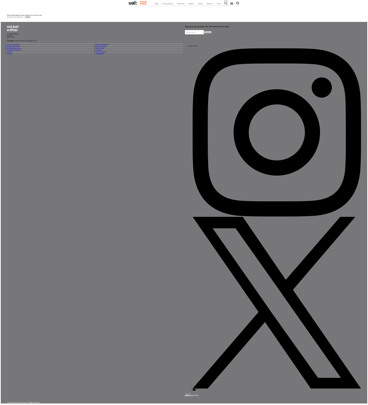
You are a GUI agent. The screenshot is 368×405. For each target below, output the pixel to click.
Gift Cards (181, 4)
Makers (191, 4)
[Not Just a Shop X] (277, 388)
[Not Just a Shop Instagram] (277, 216)
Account (9, 53)
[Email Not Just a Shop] (194, 390)
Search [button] (28, 17)
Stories (200, 4)
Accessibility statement (14, 50)
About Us (210, 4)
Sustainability (100, 53)
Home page (138, 3)
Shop (156, 4)
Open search (225, 3)
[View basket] (231, 3)
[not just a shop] (12, 32)
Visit (218, 4)
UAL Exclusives (167, 4)
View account (237, 3)
